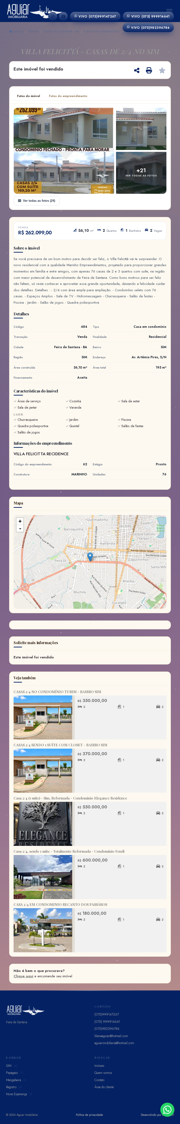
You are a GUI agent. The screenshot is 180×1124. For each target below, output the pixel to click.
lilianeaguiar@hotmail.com (111, 1036)
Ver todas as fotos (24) (39, 200)
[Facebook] (63, 16)
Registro (14, 1087)
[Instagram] (52, 16)
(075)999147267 (97, 16)
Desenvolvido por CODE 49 (157, 1115)
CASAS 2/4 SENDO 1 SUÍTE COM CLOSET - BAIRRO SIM (60, 745)
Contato (99, 1080)
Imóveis (99, 1065)
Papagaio (14, 1072)
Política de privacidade (89, 1115)
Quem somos (103, 1072)
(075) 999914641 (150, 16)
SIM (12, 1065)
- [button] (20, 528)
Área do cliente (104, 1087)
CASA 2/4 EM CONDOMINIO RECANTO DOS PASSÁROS (60, 904)
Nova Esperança (19, 1094)
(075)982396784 (150, 27)
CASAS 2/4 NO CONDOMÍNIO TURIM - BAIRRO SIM (57, 691)
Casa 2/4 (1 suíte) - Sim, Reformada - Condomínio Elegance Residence (70, 798)
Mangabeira (16, 1080)
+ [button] (20, 521)
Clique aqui (23, 976)
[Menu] (169, 11)
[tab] (28, 96)
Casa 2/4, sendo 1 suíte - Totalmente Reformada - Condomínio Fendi (69, 851)
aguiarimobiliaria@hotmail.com (114, 1043)
